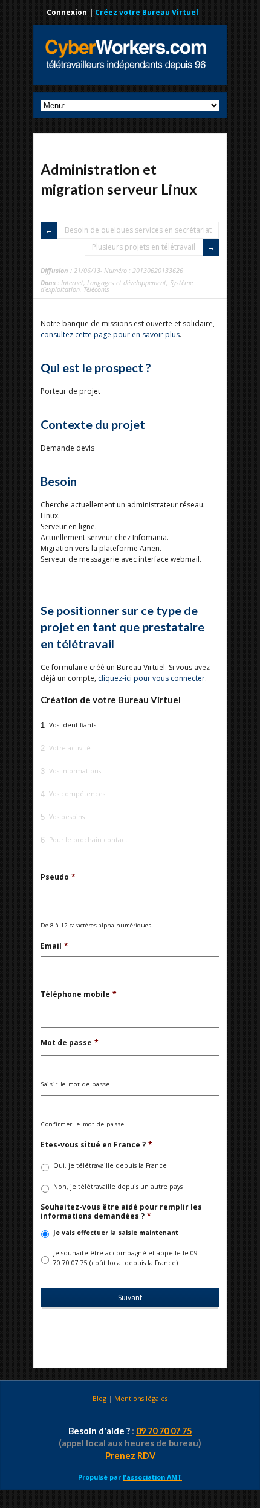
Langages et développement (126, 282)
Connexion (67, 12)
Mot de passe (70, 1043)
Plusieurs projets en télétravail (143, 247)
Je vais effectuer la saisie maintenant (115, 1232)
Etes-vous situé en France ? (96, 1145)
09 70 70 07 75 (164, 1431)
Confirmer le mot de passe (83, 1124)
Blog (99, 1398)
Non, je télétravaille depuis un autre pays (118, 1186)
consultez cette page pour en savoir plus (110, 334)
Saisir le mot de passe (75, 1084)
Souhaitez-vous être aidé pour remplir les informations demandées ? (121, 1211)
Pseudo (58, 877)
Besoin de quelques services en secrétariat (138, 230)
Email (54, 946)
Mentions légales (140, 1398)
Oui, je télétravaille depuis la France (110, 1165)
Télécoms (96, 289)
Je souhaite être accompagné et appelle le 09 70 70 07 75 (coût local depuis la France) (125, 1258)
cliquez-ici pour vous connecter (151, 678)
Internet (72, 282)
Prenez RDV (130, 1456)
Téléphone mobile (79, 994)
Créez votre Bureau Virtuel (146, 12)
